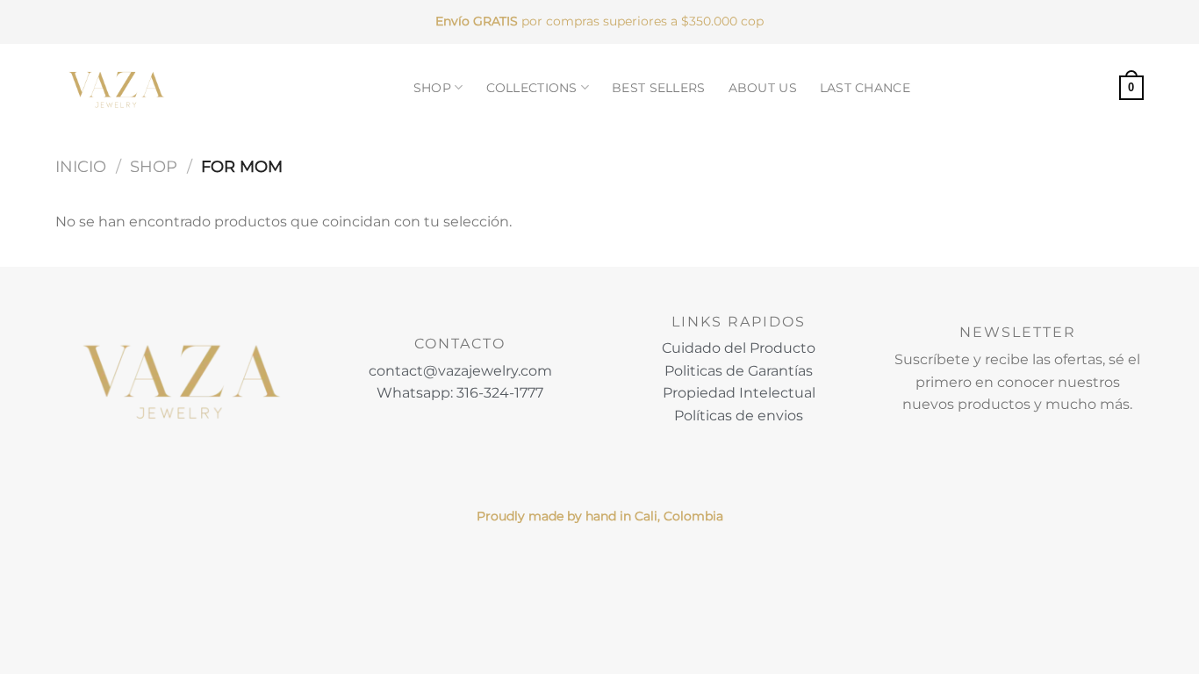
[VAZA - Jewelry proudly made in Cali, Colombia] (116, 88)
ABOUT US (763, 88)
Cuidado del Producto (738, 348)
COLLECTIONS (532, 88)
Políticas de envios (738, 415)
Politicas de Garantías (738, 370)
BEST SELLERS (658, 88)
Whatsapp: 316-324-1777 (460, 392)
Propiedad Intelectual (739, 392)
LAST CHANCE (865, 88)
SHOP (432, 88)
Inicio (80, 166)
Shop (153, 166)
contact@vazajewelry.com (460, 370)
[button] (1131, 87)
